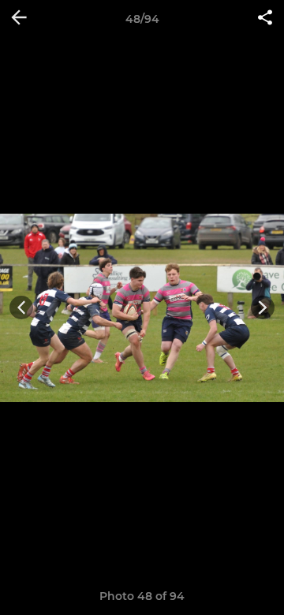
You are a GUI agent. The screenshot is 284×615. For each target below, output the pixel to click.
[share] (265, 19)
